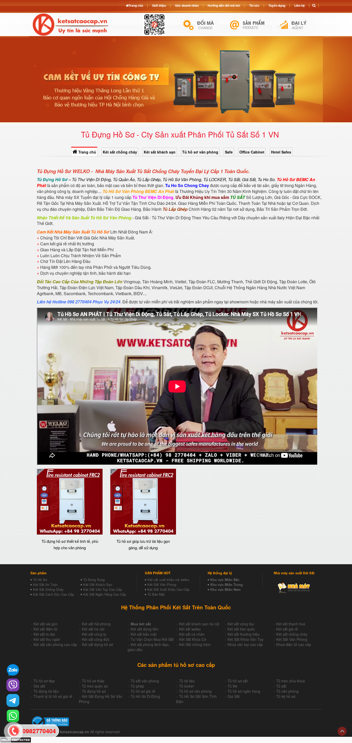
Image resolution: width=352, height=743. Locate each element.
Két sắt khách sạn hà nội (199, 623)
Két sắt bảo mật (143, 634)
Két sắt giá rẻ (287, 629)
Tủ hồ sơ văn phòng (200, 152)
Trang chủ (86, 152)
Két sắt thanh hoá (290, 623)
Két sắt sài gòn (45, 623)
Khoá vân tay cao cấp (245, 644)
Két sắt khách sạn (159, 152)
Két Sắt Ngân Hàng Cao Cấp (104, 594)
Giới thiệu (159, 5)
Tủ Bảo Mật (156, 594)
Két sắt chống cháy (120, 152)
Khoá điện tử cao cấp (293, 644)
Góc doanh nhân (187, 5)
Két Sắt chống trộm (195, 644)
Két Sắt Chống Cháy (48, 589)
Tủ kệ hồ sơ (285, 696)
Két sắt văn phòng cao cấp (55, 644)
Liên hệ (299, 5)
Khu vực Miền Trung (226, 584)
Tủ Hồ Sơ (40, 579)
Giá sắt (39, 686)
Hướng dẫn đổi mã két (224, 5)
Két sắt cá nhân (192, 634)
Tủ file (232, 686)
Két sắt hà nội (93, 629)
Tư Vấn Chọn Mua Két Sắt (152, 639)
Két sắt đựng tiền (144, 629)
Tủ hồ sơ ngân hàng (244, 691)
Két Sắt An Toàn (45, 584)
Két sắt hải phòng (96, 623)
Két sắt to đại (44, 634)
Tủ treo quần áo (95, 686)
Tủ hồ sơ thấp (93, 680)
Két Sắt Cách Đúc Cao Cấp (53, 594)
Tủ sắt (281, 686)
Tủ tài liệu (187, 680)
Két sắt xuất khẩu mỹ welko (168, 579)
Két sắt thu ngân (46, 639)
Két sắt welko (190, 629)
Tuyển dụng (277, 5)
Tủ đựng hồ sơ (94, 691)
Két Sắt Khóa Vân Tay (245, 639)
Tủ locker (186, 686)
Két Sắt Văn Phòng (161, 584)
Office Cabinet (251, 152)
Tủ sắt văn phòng (145, 680)
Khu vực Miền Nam (225, 589)
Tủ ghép (137, 686)
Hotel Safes (281, 152)
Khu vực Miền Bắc (224, 579)
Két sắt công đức (96, 639)
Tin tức (254, 5)
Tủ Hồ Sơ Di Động (145, 696)
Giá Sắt (234, 696)
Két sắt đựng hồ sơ (97, 644)
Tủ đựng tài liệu (46, 691)
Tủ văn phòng (287, 691)
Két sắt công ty (94, 634)
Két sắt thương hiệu (243, 634)
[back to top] (342, 731)
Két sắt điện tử (45, 629)
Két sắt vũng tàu (241, 623)
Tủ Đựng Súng (94, 579)
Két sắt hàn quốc (241, 629)
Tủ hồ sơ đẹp (44, 680)
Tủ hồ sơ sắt (238, 680)
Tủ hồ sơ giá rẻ (143, 691)
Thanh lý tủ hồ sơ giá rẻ (52, 696)
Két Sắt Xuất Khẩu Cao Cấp (168, 589)
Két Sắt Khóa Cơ (192, 639)
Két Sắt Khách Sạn (97, 584)
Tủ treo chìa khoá (290, 680)
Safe (229, 152)
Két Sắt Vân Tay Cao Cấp (102, 589)
